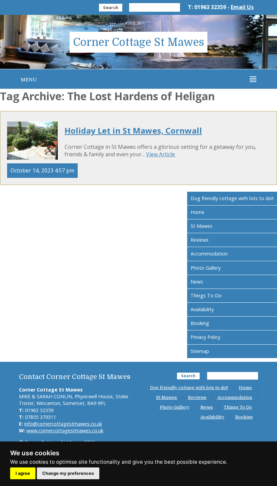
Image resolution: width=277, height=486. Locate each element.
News (197, 281)
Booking (200, 323)
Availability (202, 309)
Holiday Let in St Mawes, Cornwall (133, 130)
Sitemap (200, 351)
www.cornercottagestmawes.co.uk (64, 430)
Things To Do (206, 295)
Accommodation (209, 253)
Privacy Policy (205, 337)
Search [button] (110, 7)
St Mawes (201, 226)
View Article (160, 154)
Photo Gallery (206, 268)
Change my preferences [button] (68, 473)
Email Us (242, 7)
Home (197, 212)
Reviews (199, 240)
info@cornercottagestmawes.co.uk (63, 424)
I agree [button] (23, 473)
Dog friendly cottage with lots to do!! (232, 198)
